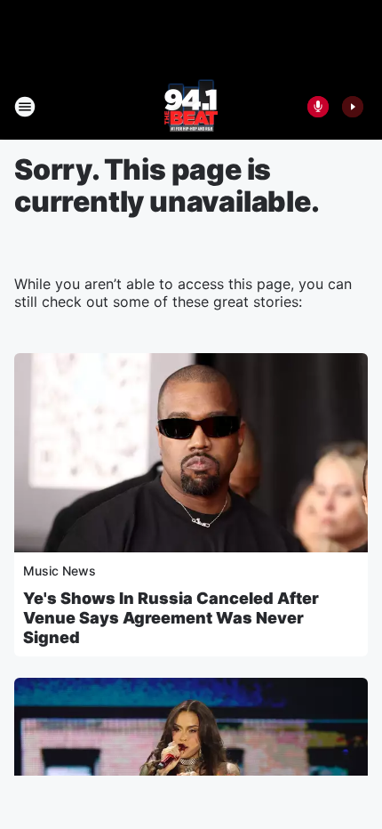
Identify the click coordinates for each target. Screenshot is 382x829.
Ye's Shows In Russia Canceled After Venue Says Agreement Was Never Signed (171, 618)
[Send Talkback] (318, 106)
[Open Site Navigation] (25, 106)
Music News (59, 570)
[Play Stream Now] (352, 106)
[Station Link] (191, 106)
